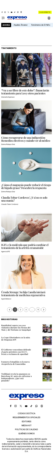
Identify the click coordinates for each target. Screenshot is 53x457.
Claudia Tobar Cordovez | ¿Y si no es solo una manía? (24, 199)
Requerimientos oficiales (26, 417)
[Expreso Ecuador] (26, 399)
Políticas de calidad (26, 429)
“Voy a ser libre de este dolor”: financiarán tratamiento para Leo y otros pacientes (25, 91)
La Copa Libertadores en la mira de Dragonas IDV (15, 338)
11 (38, 310)
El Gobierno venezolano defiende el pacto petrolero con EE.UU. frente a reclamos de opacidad (16, 351)
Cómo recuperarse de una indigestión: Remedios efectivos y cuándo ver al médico (25, 139)
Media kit (27, 425)
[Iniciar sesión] (49, 17)
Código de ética (26, 413)
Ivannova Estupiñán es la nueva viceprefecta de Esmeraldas (15, 362)
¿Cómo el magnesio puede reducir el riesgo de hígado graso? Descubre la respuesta (26, 186)
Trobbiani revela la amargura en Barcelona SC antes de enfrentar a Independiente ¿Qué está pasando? (16, 377)
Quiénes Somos (26, 433)
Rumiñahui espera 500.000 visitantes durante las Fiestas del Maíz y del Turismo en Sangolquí (16, 327)
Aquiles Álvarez (20, 25)
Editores (26, 421)
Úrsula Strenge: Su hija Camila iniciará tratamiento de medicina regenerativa (23, 293)
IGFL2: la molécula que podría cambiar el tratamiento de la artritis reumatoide (24, 246)
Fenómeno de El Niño (40, 25)
